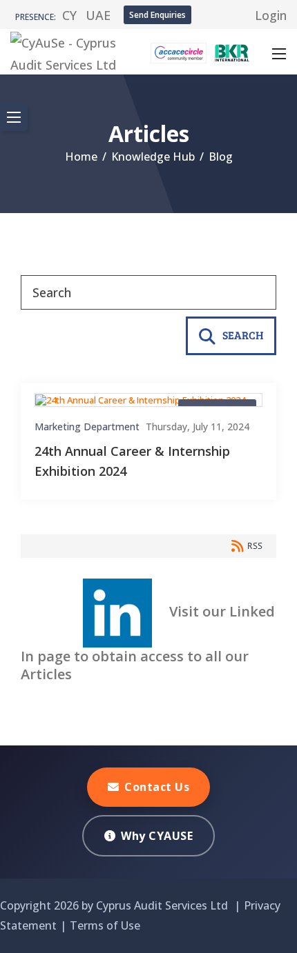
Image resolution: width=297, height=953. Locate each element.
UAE (98, 15)
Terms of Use (105, 925)
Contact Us (156, 786)
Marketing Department (87, 427)
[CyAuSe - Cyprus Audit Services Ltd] (64, 50)
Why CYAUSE (157, 835)
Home (81, 156)
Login (271, 15)
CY (69, 15)
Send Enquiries (157, 15)
